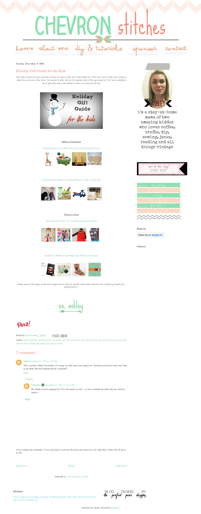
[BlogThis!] (56, 335)
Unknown (36, 385)
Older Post (121, 465)
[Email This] (53, 335)
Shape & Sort (57, 148)
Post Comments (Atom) (77, 476)
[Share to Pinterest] (65, 335)
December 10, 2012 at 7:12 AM (43, 361)
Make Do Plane (66, 179)
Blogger (115, 507)
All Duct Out (64, 220)
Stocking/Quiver (49, 179)
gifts (120, 339)
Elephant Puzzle (93, 148)
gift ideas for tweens (108, 339)
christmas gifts (44, 339)
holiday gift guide (37, 343)
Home (72, 465)
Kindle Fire (50, 255)
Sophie (46, 148)
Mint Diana (63, 255)
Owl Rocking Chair (74, 148)
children (33, 339)
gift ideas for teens (89, 339)
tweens (60, 343)
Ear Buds (93, 220)
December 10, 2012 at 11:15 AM (59, 384)
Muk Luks (74, 255)
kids (48, 343)
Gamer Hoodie (79, 220)
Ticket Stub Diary (90, 255)
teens (53, 343)
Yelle (26, 361)
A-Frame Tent (94, 179)
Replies (30, 379)
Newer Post (22, 465)
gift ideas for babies (71, 339)
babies (26, 339)
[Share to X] (59, 335)
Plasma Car (81, 179)
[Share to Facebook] (62, 335)
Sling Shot (50, 220)
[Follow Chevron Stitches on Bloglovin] (150, 236)
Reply (26, 372)
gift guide (56, 339)
